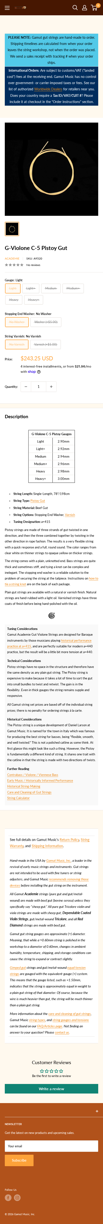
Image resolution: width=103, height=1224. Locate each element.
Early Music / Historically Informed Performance (40, 780)
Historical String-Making (23, 786)
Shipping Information (47, 846)
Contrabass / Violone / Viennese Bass (32, 775)
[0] (94, 8)
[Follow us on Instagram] (17, 1197)
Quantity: (11, 387)
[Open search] (75, 7)
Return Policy (69, 840)
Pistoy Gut (37, 501)
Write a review (51, 1088)
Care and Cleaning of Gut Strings (29, 792)
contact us (62, 1032)
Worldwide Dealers (48, 89)
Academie (12, 258)
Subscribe (19, 1160)
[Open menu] (7, 8)
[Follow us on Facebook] (8, 1197)
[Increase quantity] (51, 387)
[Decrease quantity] (26, 387)
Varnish (70, 515)
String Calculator (18, 798)
